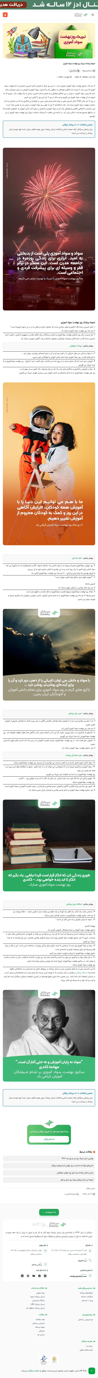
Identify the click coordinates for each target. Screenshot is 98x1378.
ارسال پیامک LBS (38, 1304)
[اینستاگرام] (45, 1275)
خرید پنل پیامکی (75, 713)
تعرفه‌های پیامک (86, 1293)
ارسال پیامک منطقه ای (35, 1308)
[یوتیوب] (33, 1275)
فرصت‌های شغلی (86, 1350)
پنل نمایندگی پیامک (74, 755)
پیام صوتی (40, 1293)
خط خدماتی (77, 558)
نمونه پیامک (40, 1327)
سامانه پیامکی (81, 972)
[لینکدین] (22, 1275)
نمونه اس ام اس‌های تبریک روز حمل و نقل (77, 1179)
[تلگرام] (39, 1275)
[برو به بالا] (91, 1371)
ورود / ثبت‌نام (87, 1300)
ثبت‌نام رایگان (49, 1139)
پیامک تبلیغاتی (76, 346)
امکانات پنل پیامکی (74, 904)
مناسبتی (73, 70)
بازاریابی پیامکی (38, 1323)
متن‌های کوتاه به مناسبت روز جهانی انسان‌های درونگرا (72, 1165)
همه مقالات (40, 1319)
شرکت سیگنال (33, 1370)
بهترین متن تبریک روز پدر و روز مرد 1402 (77, 1158)
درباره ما (89, 1346)
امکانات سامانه (87, 1296)
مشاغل (42, 1331)
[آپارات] (28, 1275)
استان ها (41, 1334)
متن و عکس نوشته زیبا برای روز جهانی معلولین (75, 1172)
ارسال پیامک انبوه (37, 1296)
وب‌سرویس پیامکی (85, 1319)
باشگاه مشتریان (38, 1300)
